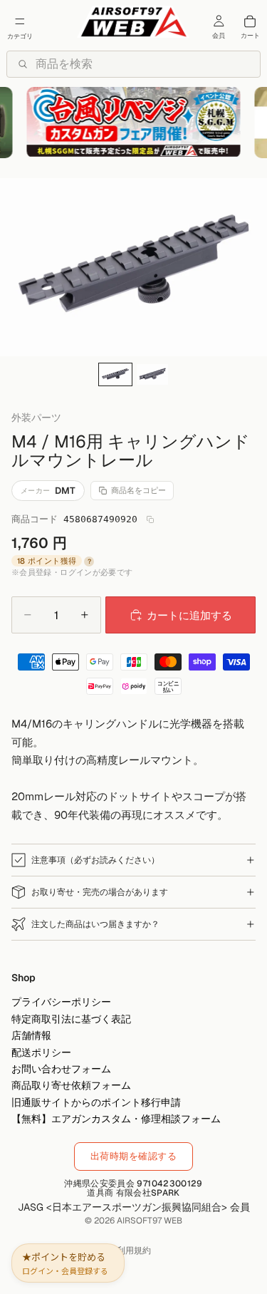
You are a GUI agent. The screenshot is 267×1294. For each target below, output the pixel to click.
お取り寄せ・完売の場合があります (99, 892)
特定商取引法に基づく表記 (71, 1019)
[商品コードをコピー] (150, 519)
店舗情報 (31, 1036)
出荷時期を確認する (133, 1156)
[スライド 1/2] (115, 374)
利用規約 (134, 1250)
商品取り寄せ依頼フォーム (71, 1086)
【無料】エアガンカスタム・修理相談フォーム (116, 1118)
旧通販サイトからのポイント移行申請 (96, 1102)
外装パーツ (36, 418)
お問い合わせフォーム (61, 1068)
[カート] (250, 21)
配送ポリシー (41, 1052)
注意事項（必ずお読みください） (95, 860)
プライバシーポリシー (61, 1002)
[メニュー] (20, 21)
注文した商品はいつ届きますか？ (95, 924)
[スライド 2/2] (152, 374)
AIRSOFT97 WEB (149, 1220)
